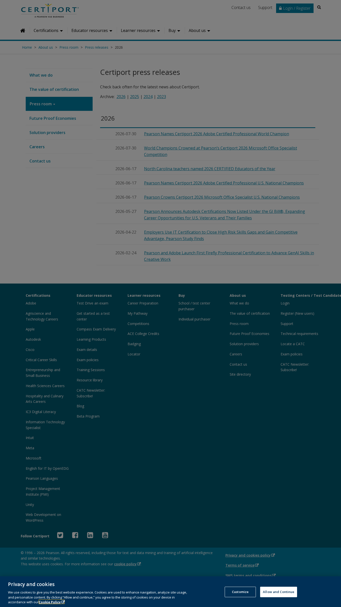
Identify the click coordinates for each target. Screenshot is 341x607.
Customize (240, 592)
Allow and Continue (278, 592)
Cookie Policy (50, 602)
